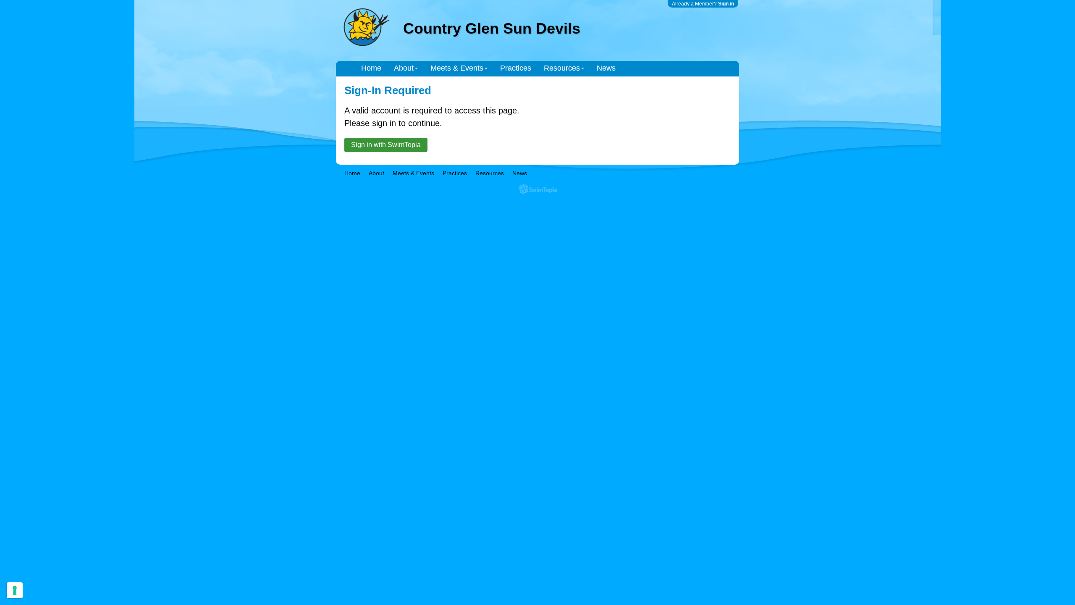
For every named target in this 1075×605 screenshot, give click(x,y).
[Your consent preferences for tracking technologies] (15, 590)
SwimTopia (538, 189)
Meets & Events (456, 68)
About (404, 68)
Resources (562, 68)
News (606, 68)
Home (371, 68)
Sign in (726, 4)
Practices (515, 68)
